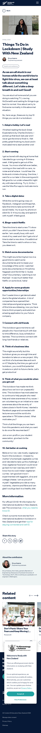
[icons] (4, 541)
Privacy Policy (7, 721)
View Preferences (20, 700)
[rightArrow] (36, 595)
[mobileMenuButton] (37, 2)
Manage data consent (9, 717)
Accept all (20, 694)
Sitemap (5, 725)
